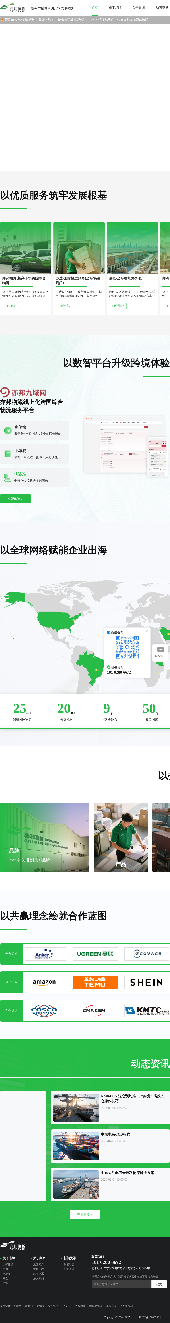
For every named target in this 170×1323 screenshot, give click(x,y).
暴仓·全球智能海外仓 (125, 278)
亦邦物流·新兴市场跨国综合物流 (24, 280)
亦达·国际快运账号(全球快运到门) (78, 280)
